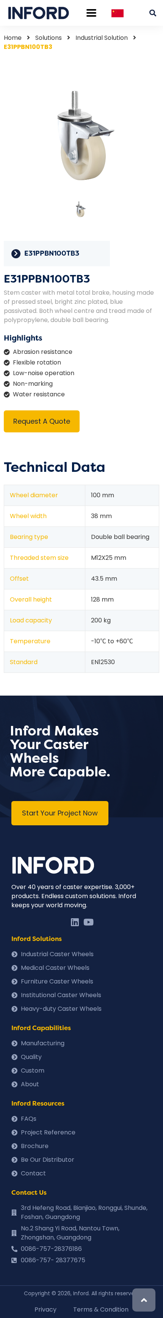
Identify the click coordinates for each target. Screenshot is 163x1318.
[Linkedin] (74, 922)
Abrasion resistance (42, 351)
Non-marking (33, 383)
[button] (59, 813)
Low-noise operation (43, 373)
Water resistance (39, 394)
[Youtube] (88, 922)
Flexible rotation (37, 362)
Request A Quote (41, 421)
